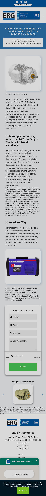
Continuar (23, 491)
